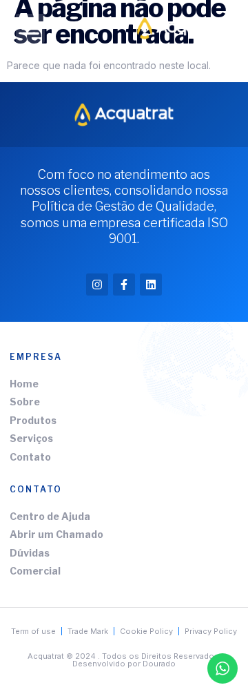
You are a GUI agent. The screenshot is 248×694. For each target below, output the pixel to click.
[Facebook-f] (124, 284)
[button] (30, 28)
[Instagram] (97, 284)
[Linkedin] (151, 284)
